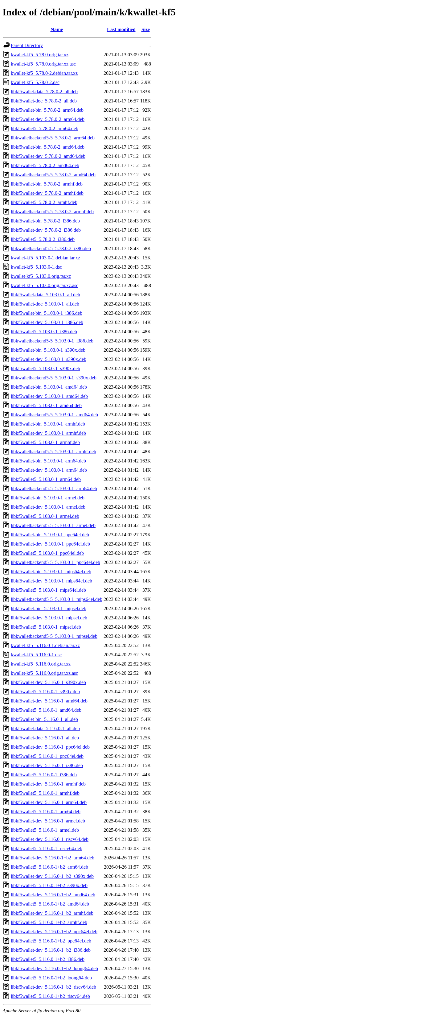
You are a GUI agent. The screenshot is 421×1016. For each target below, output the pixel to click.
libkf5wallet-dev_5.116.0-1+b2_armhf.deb (52, 913)
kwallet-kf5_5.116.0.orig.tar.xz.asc (44, 673)
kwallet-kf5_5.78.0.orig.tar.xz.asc (43, 63)
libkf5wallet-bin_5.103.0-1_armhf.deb (48, 423)
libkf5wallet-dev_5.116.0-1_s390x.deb (48, 682)
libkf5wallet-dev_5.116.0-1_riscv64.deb (49, 839)
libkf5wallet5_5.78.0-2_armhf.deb (44, 202)
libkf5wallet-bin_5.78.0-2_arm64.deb (47, 110)
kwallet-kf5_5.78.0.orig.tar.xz (39, 54)
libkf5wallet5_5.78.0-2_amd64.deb (45, 165)
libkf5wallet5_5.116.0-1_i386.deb (44, 774)
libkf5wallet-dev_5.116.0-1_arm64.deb (49, 802)
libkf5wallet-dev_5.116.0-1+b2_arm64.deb (52, 857)
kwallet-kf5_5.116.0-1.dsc (36, 654)
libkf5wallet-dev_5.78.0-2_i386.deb (46, 230)
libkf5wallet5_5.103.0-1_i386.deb (44, 331)
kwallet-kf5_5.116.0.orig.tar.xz (41, 663)
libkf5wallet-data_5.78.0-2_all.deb (44, 91)
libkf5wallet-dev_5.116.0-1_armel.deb (48, 820)
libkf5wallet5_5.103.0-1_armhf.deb (45, 442)
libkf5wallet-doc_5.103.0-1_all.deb (45, 303)
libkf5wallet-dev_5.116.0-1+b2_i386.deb (51, 950)
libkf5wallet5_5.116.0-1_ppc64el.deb (47, 756)
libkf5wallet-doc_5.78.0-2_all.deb (44, 100)
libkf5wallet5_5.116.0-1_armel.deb (45, 830)
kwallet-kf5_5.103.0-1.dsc (36, 267)
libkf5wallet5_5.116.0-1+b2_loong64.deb (51, 977)
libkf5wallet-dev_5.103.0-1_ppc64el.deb (50, 543)
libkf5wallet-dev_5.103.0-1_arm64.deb (49, 470)
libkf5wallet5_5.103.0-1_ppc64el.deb (47, 553)
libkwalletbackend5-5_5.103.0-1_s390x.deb (53, 377)
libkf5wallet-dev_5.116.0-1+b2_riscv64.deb (53, 987)
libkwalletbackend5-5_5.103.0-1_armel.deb (53, 525)
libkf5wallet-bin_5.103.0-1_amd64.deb (49, 387)
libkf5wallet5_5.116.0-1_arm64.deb (45, 811)
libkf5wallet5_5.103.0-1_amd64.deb (46, 405)
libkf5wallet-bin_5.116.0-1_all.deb (44, 719)
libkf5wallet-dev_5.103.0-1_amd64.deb (49, 396)
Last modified (121, 29)
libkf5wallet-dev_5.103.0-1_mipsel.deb (49, 617)
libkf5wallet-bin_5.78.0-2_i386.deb (45, 220)
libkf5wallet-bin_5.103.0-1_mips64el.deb (51, 571)
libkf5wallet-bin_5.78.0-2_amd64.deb (47, 147)
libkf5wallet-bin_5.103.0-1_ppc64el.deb (50, 534)
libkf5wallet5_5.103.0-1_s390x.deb (45, 368)
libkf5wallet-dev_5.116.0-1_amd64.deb (49, 700)
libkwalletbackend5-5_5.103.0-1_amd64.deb (54, 414)
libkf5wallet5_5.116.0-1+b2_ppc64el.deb (51, 940)
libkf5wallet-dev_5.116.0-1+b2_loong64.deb (54, 968)
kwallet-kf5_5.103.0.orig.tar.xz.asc (44, 285)
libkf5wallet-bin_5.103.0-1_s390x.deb (48, 350)
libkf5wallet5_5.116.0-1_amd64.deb (46, 710)
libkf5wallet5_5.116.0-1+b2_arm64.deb (49, 867)
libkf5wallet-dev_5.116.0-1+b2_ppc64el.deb (54, 931)
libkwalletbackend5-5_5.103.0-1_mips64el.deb (56, 599)
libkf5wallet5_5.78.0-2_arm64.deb (44, 128)
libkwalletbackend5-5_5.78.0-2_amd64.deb (53, 174)
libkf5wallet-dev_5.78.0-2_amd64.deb (48, 156)
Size (145, 29)
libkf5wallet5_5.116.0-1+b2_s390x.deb (49, 885)
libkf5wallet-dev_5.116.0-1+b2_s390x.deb (52, 876)
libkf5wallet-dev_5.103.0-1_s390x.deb (48, 359)
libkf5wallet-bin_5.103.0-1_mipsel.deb (48, 608)
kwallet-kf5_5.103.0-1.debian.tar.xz (45, 257)
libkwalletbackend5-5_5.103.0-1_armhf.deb (53, 451)
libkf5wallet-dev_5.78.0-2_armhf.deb (47, 193)
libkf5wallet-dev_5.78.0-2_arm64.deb (47, 119)
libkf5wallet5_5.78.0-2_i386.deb (43, 239)
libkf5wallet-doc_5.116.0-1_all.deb (45, 737)
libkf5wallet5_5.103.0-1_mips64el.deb (48, 590)
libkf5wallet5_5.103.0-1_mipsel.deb (46, 627)
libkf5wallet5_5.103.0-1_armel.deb (45, 516)
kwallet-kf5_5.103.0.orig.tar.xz (41, 276)
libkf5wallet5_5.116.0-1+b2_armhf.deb (49, 922)
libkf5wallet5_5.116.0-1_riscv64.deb (46, 848)
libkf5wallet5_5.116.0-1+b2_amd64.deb (50, 903)
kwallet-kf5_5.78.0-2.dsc (35, 82)
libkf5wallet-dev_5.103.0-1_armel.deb (48, 507)
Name (57, 29)
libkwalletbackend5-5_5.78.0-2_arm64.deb (53, 137)
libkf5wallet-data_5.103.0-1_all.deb (45, 294)
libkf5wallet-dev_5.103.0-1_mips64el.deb (51, 580)
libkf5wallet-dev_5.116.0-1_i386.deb (47, 765)
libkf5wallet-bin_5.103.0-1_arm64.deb (48, 460)
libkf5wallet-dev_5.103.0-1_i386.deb (47, 322)
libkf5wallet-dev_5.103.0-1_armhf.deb (48, 433)
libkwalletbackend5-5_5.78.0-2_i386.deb (51, 248)
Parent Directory (27, 45)
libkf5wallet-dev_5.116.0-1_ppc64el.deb (50, 747)
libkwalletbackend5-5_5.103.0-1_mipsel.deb (54, 636)
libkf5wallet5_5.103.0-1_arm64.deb (46, 479)
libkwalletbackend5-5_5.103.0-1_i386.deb (52, 340)
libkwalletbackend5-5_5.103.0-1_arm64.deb (54, 488)
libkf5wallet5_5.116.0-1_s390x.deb (45, 691)
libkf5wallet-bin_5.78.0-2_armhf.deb (47, 183)
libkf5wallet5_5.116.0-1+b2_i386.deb (47, 959)
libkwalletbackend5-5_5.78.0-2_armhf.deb (52, 211)
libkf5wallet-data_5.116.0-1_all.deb (45, 728)
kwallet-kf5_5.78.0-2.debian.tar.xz (44, 73)
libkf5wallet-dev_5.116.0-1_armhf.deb (48, 783)
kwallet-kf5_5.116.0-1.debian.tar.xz (45, 645)
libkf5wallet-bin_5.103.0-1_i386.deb (46, 313)
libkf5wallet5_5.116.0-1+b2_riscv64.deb (50, 996)
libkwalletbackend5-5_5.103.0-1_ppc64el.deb (55, 562)
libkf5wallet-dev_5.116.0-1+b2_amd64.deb (53, 894)
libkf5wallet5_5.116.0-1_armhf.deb (45, 793)
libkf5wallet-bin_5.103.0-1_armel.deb (47, 497)
